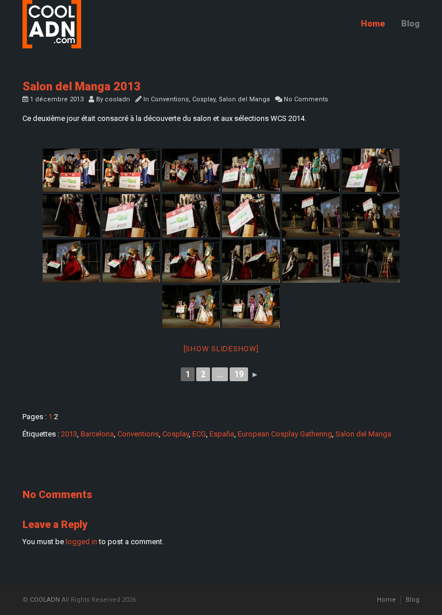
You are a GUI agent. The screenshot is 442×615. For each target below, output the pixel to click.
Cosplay (203, 99)
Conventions (170, 99)
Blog (410, 23)
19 (238, 374)
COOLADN (45, 599)
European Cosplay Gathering (285, 434)
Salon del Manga (244, 99)
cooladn (117, 99)
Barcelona (97, 434)
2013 (69, 434)
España (221, 434)
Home (373, 23)
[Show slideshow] (221, 348)
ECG (199, 434)
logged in (81, 541)
